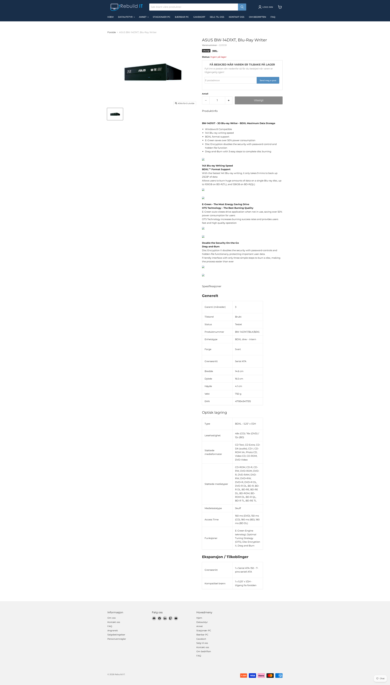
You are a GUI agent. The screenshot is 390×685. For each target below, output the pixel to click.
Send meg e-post (268, 80)
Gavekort (199, 17)
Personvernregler (116, 639)
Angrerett (112, 630)
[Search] (242, 7)
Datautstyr (125, 17)
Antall (205, 94)
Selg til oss (217, 17)
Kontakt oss (236, 17)
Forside (111, 32)
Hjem (110, 17)
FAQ (273, 17)
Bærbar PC (182, 17)
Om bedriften (257, 17)
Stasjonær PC (161, 17)
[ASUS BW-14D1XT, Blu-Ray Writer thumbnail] (115, 114)
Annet (143, 17)
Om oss (111, 617)
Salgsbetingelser (116, 634)
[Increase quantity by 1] (229, 100)
